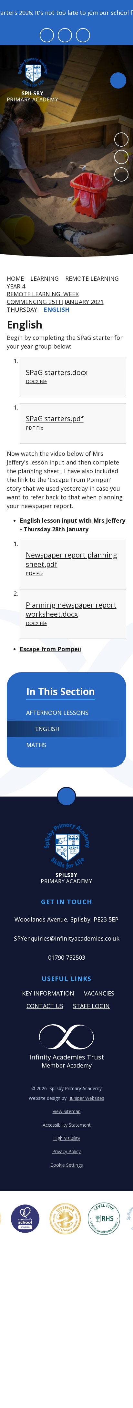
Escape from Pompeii (50, 649)
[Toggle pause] (47, 35)
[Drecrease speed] (65, 35)
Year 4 (16, 286)
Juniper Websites (87, 1098)
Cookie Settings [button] (66, 1165)
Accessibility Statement (67, 1125)
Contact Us (44, 1006)
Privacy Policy (66, 1151)
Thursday (22, 309)
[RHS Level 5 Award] (104, 1219)
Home (15, 278)
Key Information (48, 993)
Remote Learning (92, 278)
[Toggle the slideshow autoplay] (121, 174)
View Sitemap (67, 1111)
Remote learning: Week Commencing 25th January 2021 (55, 298)
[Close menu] (118, 80)
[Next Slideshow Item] (121, 157)
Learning (44, 278)
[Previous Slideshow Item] (121, 139)
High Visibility (66, 1138)
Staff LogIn (91, 1006)
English (56, 309)
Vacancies (99, 993)
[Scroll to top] (66, 796)
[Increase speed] (83, 35)
